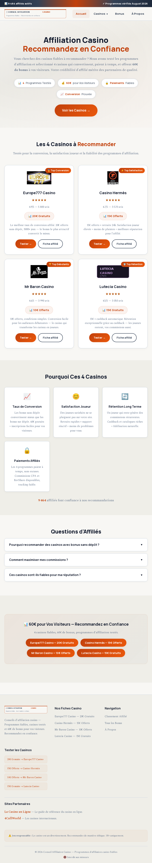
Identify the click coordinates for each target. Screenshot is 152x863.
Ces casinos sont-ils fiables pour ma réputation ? (76, 575)
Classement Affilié (116, 716)
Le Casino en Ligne (17, 812)
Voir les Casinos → (76, 110)
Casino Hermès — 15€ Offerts (103, 642)
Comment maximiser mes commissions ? (76, 560)
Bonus (119, 14)
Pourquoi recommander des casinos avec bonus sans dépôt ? (76, 545)
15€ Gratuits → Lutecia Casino (23, 786)
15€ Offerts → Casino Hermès (23, 768)
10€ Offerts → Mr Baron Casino (24, 777)
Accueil (81, 14)
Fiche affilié (50, 244)
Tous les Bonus (113, 723)
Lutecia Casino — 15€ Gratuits (101, 653)
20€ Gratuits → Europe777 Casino (25, 759)
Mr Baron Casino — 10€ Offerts (50, 653)
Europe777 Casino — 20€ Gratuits (52, 642)
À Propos (138, 14)
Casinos (101, 14)
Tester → (26, 244)
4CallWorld (12, 818)
